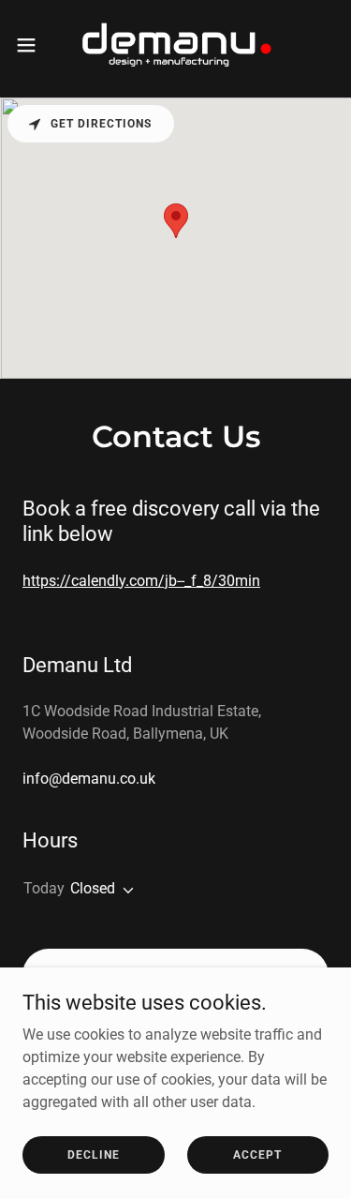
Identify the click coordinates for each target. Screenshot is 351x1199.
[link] (175, 44)
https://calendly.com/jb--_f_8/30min (141, 581)
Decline (93, 1154)
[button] (32, 45)
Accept (257, 1154)
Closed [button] (92, 888)
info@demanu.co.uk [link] (88, 778)
